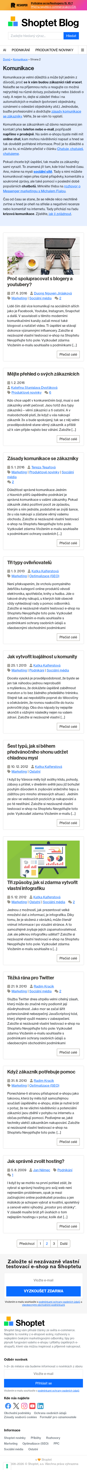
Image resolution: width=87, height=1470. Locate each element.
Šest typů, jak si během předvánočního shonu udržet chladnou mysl (37, 752)
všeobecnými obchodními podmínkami (43, 1304)
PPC (56, 1443)
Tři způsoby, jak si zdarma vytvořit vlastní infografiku (42, 885)
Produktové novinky (54, 50)
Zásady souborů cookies (20, 1417)
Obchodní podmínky (17, 1413)
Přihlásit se (43, 1383)
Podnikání (21, 50)
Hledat (71, 36)
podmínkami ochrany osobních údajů (59, 1301)
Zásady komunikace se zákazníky (42, 458)
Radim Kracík (44, 986)
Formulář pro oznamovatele (58, 1417)
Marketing (19, 298)
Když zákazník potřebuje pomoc (41, 1072)
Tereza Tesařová (43, 467)
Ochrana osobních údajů (50, 1413)
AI (4, 50)
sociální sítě (43, 171)
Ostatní (34, 771)
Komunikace (20, 59)
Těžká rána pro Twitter (30, 978)
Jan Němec (41, 1170)
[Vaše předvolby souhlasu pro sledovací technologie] (7, 1466)
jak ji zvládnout (60, 214)
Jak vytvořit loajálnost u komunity (42, 656)
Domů (6, 59)
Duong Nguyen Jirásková (53, 293)
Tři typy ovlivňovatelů (29, 562)
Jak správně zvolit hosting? (35, 1161)
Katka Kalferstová (45, 571)
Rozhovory (53, 1438)
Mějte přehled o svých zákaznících (43, 374)
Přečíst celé (68, 354)
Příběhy (36, 1438)
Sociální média (40, 298)
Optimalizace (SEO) (44, 576)
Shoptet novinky (15, 1438)
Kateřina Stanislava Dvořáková (34, 388)
